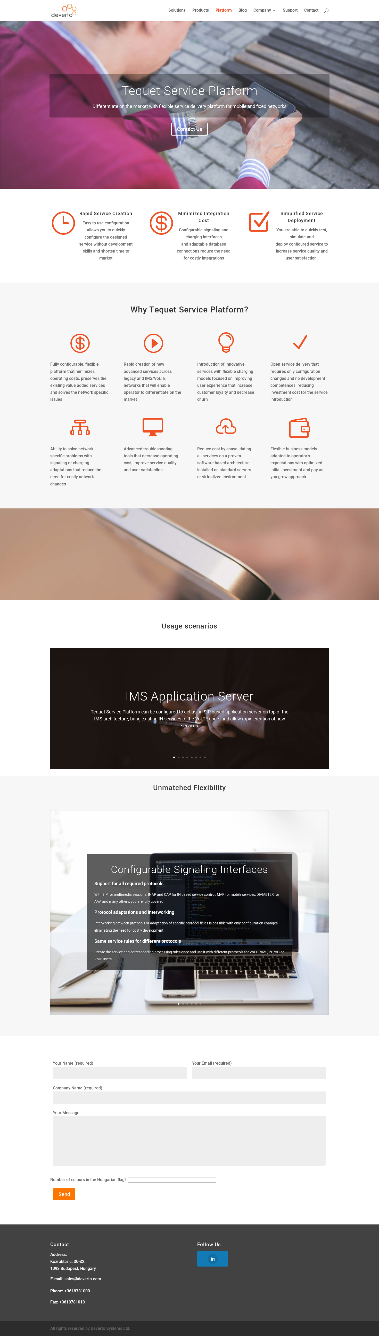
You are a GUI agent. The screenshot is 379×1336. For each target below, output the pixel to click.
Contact (311, 11)
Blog (242, 11)
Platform (224, 11)
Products (200, 11)
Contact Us (189, 129)
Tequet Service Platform (189, 90)
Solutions (177, 11)
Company (262, 11)
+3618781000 (77, 1290)
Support (290, 11)
